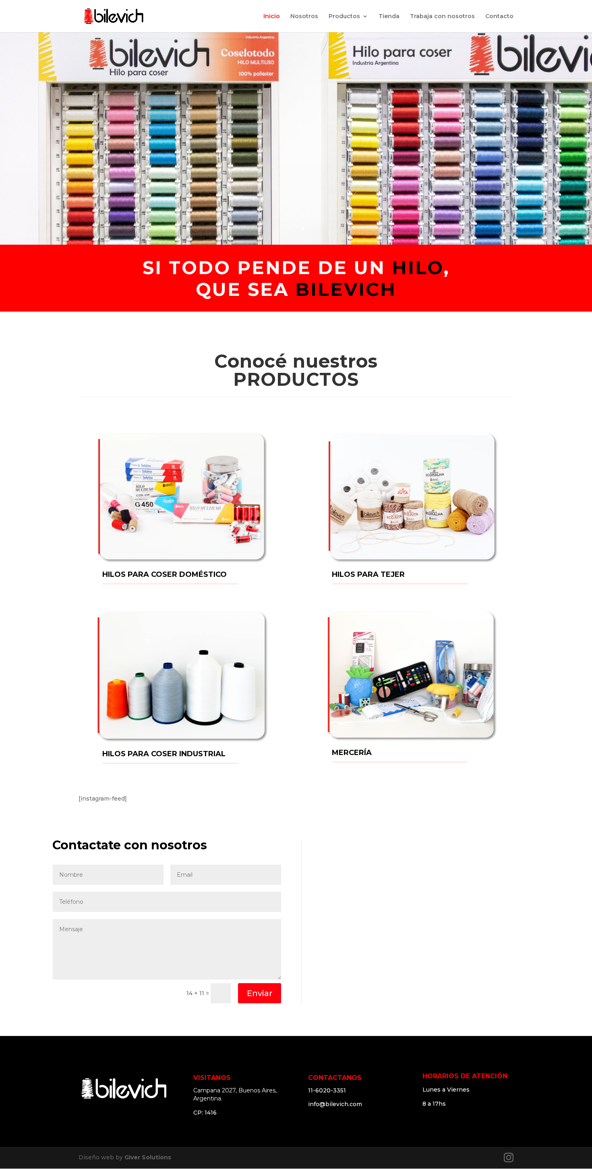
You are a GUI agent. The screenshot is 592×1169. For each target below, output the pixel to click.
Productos (344, 16)
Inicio (271, 16)
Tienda (389, 16)
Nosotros (304, 16)
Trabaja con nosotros (442, 16)
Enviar (259, 993)
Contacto (499, 16)
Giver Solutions (147, 1157)
